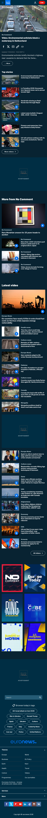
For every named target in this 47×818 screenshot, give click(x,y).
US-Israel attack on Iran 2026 (23, 711)
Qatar (23, 476)
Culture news (26, 340)
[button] (10, 151)
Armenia (24, 539)
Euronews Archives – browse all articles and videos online (12, 783)
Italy (20, 727)
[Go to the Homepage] (7, 2)
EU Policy (28, 759)
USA (22, 489)
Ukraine (23, 721)
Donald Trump (32, 716)
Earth (3, 764)
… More (7, 63)
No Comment (7, 230)
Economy (24, 514)
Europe (4, 754)
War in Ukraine (15, 716)
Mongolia (24, 403)
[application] (23, 18)
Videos (27, 773)
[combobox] (23, 697)
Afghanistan (25, 502)
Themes (5, 750)
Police (21, 732)
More (4, 796)
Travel (27, 768)
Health (4, 768)
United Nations (35, 732)
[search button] (40, 697)
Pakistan (24, 365)
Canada (24, 390)
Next (26, 764)
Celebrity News (34, 727)
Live (42, 2)
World (27, 754)
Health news (25, 327)
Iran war (9, 732)
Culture (35, 721)
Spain (11, 721)
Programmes (6, 777)
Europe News (7, 316)
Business (5, 759)
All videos (37, 553)
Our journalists (30, 777)
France (9, 727)
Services (5, 791)
